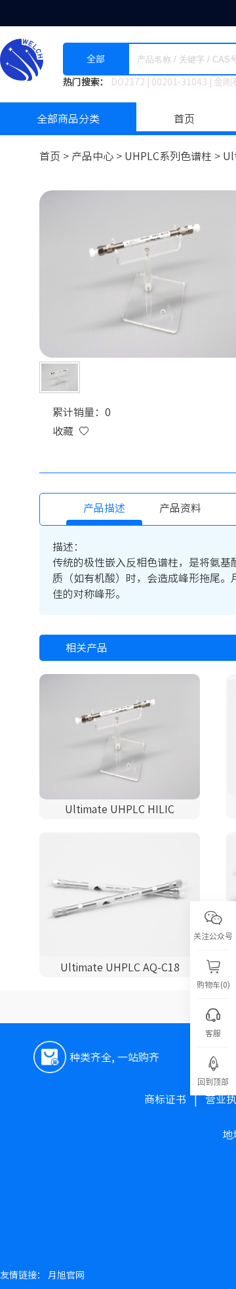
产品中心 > (98, 156)
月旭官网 (66, 1275)
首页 (184, 119)
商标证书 (174, 1099)
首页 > (55, 156)
